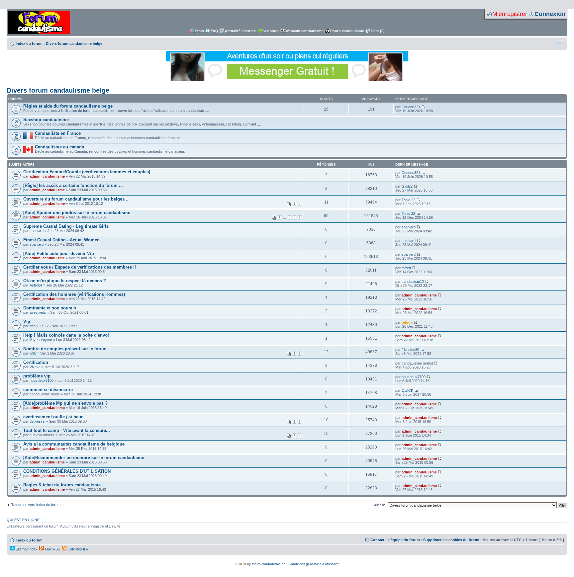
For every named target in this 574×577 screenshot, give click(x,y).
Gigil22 (407, 186)
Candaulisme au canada (59, 146)
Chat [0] (378, 31)
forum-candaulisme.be (269, 564)
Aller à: (379, 505)
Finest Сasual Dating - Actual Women (61, 239)
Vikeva (35, 367)
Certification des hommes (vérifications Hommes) (74, 294)
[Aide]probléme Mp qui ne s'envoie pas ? (65, 403)
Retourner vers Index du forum (35, 505)
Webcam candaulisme (304, 31)
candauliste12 (413, 282)
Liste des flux (77, 549)
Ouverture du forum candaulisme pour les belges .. (76, 199)
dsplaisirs (37, 421)
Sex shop (270, 31)
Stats (199, 31)
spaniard (37, 231)
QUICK (407, 390)
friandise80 (410, 350)
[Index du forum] (39, 23)
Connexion (549, 14)
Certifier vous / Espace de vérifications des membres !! (79, 267)
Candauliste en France (58, 133)
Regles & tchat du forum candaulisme (62, 484)
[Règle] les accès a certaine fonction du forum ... (73, 185)
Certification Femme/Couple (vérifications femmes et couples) (86, 171)
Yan (33, 326)
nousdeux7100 (41, 380)
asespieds (38, 312)
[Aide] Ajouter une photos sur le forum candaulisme (76, 212)
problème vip (36, 375)
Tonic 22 (408, 200)
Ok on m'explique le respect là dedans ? (64, 280)
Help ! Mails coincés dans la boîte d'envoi (66, 335)
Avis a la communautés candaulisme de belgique (74, 444)
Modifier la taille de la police (559, 42)
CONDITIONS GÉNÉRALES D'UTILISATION (67, 471)
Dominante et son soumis (49, 307)
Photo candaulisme (347, 31)
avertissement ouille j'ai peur (53, 416)
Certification (35, 362)
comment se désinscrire (48, 389)
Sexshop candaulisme (46, 119)
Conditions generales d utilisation (314, 564)
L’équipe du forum (404, 540)
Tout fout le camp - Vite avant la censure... (66, 430)
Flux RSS (52, 549)
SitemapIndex (26, 549)
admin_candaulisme (47, 176)
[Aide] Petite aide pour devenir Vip (58, 253)
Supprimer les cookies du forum (451, 540)
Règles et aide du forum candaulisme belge (68, 106)
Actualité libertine (240, 31)
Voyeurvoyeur (41, 340)
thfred (406, 268)
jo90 (33, 353)
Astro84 (36, 285)
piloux (407, 322)
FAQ (214, 31)
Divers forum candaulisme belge (74, 43)
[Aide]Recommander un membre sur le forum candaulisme (83, 457)
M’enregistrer (509, 14)
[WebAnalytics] (287, 560)
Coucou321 (411, 107)
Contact (377, 540)
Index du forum (29, 43)
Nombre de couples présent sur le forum (65, 348)
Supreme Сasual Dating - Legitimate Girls (66, 226)
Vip (26, 321)
